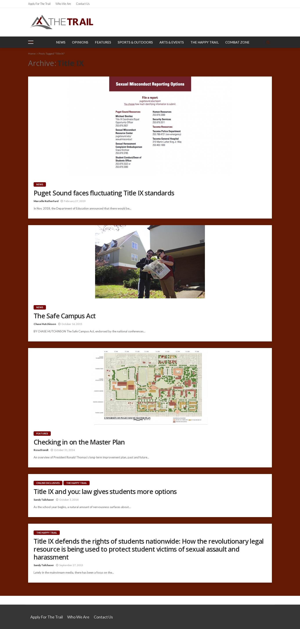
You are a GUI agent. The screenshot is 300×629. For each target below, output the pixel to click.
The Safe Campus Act (65, 316)
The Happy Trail (204, 42)
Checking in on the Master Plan (79, 442)
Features (103, 42)
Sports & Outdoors (135, 42)
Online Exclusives (48, 482)
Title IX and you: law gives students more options (105, 492)
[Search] (268, 42)
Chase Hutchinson (45, 324)
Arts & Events (171, 42)
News (60, 42)
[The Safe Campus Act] (150, 261)
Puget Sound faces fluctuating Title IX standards (104, 193)
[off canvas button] (30, 42)
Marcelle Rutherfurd (46, 201)
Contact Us (83, 3)
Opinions (80, 42)
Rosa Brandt (41, 450)
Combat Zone (237, 42)
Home (32, 53)
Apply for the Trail (39, 3)
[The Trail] (61, 22)
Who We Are (63, 3)
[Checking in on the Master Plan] (150, 386)
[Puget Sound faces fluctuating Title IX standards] (150, 126)
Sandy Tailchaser (44, 499)
